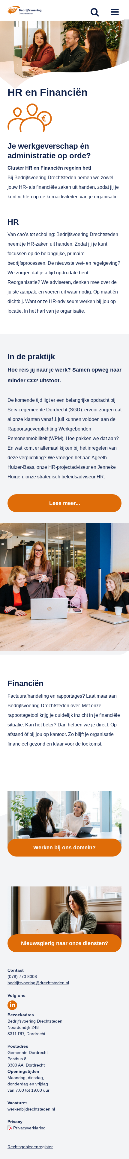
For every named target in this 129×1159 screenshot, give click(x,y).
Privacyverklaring (29, 1127)
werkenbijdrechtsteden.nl (31, 1109)
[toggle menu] (115, 12)
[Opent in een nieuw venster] (12, 1005)
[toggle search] (94, 12)
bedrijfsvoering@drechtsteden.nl (38, 982)
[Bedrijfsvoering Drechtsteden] (24, 12)
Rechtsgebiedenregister (30, 1146)
